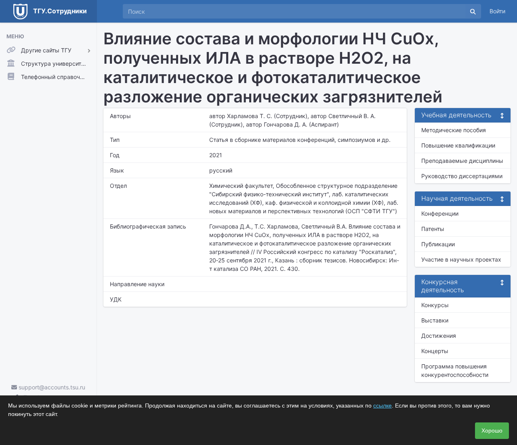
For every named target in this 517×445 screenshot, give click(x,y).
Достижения (438, 335)
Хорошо (491, 430)
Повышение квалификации (458, 145)
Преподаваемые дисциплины (462, 160)
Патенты (432, 228)
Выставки (434, 320)
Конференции (439, 213)
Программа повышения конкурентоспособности (454, 370)
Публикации (438, 244)
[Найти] (473, 11)
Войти (497, 11)
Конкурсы (435, 305)
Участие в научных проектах (461, 259)
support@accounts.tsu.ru (51, 387)
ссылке (382, 405)
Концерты (434, 350)
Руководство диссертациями (461, 176)
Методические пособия (453, 130)
